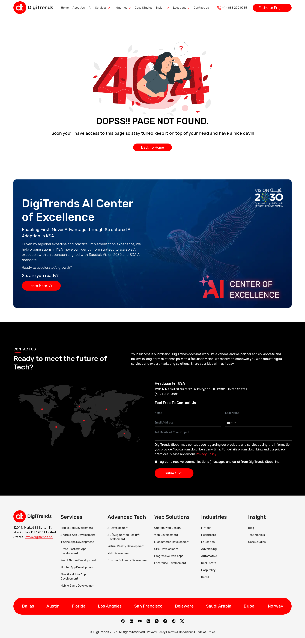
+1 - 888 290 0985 (234, 7)
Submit (170, 473)
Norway (275, 606)
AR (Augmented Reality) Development (123, 537)
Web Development (166, 535)
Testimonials (256, 535)
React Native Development (78, 560)
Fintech (206, 528)
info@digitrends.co (39, 537)
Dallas (28, 606)
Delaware (184, 606)
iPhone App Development (77, 542)
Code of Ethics (205, 632)
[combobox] (229, 423)
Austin (52, 606)
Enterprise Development (170, 563)
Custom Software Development (128, 560)
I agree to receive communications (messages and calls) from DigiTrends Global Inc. (219, 462)
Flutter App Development (77, 567)
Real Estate (208, 563)
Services (100, 7)
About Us (79, 7)
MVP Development (119, 553)
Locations (179, 7)
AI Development (117, 528)
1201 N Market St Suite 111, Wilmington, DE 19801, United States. (34, 532)
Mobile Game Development (78, 585)
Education (208, 542)
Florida (79, 606)
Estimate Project (272, 8)
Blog (251, 528)
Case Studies (143, 7)
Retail (205, 577)
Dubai (250, 606)
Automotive (209, 556)
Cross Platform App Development (73, 551)
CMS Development (166, 549)
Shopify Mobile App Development (73, 576)
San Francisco (148, 606)
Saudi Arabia (218, 606)
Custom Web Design (167, 528)
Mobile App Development (77, 528)
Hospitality (208, 570)
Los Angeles (110, 606)
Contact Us (201, 7)
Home (65, 7)
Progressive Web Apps (168, 556)
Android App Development (78, 535)
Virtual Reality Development (126, 546)
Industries (120, 7)
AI (90, 7)
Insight (161, 7)
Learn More (38, 286)
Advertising (209, 549)
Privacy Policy (156, 632)
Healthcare (208, 535)
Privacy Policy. (206, 454)
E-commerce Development (172, 542)
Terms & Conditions (180, 632)
